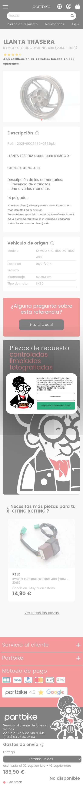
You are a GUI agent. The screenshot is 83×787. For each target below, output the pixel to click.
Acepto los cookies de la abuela (56, 406)
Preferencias (56, 397)
